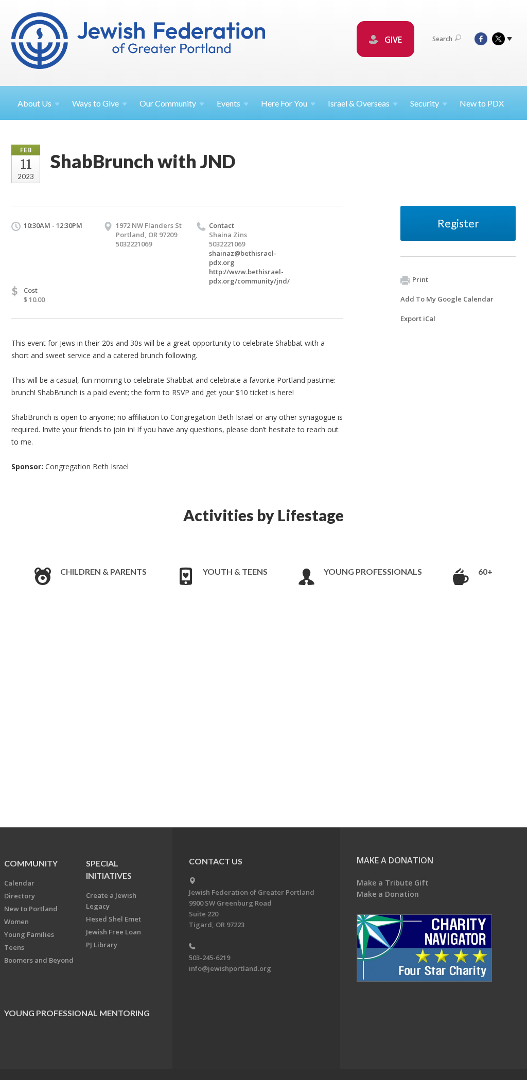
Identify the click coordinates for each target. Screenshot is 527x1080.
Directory (19, 895)
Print (420, 279)
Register (458, 223)
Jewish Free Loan (113, 931)
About (34, 103)
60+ (485, 571)
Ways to (95, 103)
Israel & (359, 103)
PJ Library (101, 944)
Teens (14, 947)
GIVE (392, 39)
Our (167, 103)
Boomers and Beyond (39, 960)
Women (16, 921)
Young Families (29, 934)
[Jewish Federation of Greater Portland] (139, 42)
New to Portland (31, 908)
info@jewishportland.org (230, 968)
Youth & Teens (235, 571)
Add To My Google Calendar (447, 299)
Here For (284, 103)
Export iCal (417, 318)
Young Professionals (373, 571)
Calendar (19, 883)
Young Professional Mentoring (77, 1013)
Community (31, 863)
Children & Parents (103, 571)
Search (442, 38)
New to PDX (482, 103)
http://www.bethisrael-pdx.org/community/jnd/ (249, 276)
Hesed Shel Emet (113, 919)
